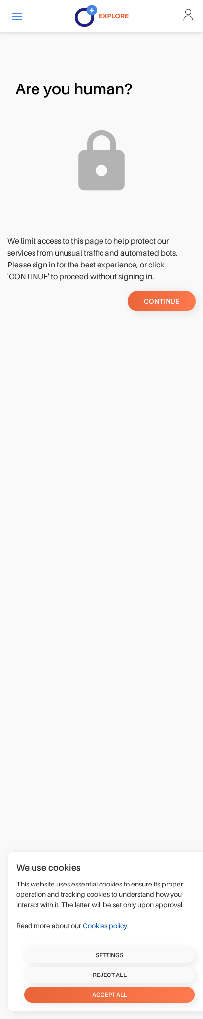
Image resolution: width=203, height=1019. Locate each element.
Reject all (110, 975)
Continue (161, 301)
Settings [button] (109, 955)
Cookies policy (105, 926)
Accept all (109, 994)
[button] (17, 16)
